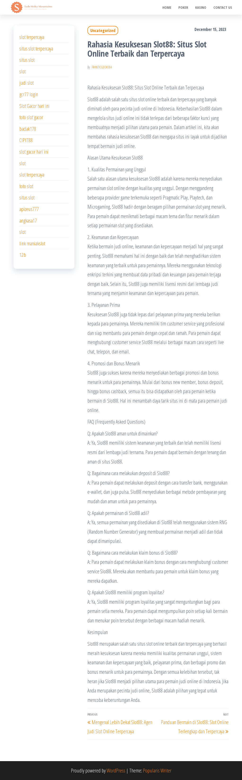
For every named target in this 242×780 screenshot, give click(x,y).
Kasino (200, 7)
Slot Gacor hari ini (34, 105)
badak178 (27, 128)
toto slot (26, 186)
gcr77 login (28, 94)
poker (183, 7)
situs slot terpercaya (36, 48)
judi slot (26, 82)
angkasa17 (28, 220)
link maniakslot (32, 243)
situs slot (27, 59)
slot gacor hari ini (33, 151)
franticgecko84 (102, 67)
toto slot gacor (31, 117)
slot (22, 71)
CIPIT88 (26, 139)
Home (166, 7)
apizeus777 (29, 208)
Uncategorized (102, 30)
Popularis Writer (157, 770)
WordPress (116, 770)
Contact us (222, 7)
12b (22, 254)
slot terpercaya (31, 36)
